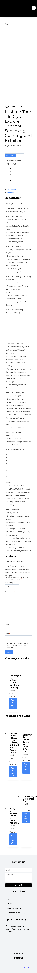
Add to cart (10, 155)
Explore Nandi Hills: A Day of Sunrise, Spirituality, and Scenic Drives (15, 742)
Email (7, 634)
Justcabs (13, 968)
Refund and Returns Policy (16, 913)
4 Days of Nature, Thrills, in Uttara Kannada (14, 815)
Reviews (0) (11, 192)
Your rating (10, 583)
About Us (10, 899)
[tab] (19, 189)
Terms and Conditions (14, 908)
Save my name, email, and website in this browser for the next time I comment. (19, 645)
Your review (10, 592)
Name (7, 624)
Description (11, 189)
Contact (9, 904)
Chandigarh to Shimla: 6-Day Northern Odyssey (15, 681)
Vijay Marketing (29, 968)
